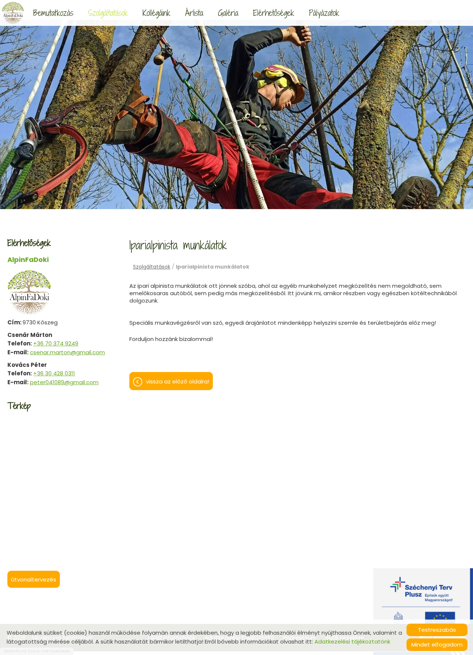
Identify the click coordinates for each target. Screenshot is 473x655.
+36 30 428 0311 (54, 373)
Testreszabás (437, 630)
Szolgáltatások (108, 12)
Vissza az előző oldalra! (177, 381)
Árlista (194, 12)
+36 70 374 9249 (55, 343)
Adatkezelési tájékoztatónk (352, 641)
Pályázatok (324, 12)
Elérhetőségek (273, 12)
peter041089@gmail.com (64, 382)
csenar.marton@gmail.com (67, 352)
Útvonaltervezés (33, 579)
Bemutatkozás (53, 12)
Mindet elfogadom (437, 644)
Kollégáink (156, 12)
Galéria (228, 12)
